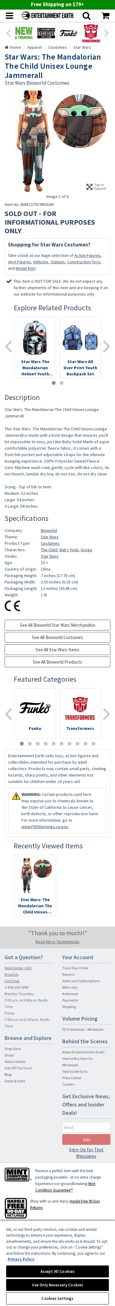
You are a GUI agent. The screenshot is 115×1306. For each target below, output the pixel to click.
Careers (68, 1084)
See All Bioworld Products (57, 662)
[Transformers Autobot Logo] (91, 33)
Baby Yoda (69, 549)
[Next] (106, 32)
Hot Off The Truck (18, 1068)
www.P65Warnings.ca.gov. (45, 826)
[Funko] (68, 33)
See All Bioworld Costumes (57, 637)
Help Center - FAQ (18, 968)
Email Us (11, 974)
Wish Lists (69, 987)
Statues (58, 262)
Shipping (69, 1006)
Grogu (86, 549)
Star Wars (50, 537)
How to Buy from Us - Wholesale (78, 1061)
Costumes (50, 543)
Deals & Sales (15, 1081)
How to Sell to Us (74, 1071)
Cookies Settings (57, 1298)
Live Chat (12, 981)
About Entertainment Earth (83, 1052)
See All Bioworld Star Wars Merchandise (57, 625)
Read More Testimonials (57, 941)
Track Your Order (75, 968)
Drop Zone (13, 1048)
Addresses (70, 993)
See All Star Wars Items (57, 650)
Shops (9, 1055)
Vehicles (40, 262)
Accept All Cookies (57, 1271)
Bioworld (49, 530)
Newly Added (15, 1061)
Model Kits (25, 268)
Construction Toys (83, 262)
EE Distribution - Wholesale (82, 1029)
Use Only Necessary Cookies (57, 1285)
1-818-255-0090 (17, 987)
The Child (49, 549)
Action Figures (87, 255)
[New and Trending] (23, 33)
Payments (70, 1000)
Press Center (71, 1077)
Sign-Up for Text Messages (86, 1152)
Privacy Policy (21, 1259)
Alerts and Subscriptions (81, 981)
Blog (8, 1074)
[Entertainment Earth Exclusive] (46, 33)
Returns (68, 974)
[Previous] (8, 32)
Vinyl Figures (19, 262)
